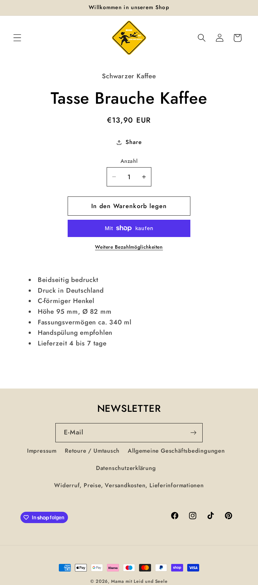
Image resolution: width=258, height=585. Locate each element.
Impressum (42, 451)
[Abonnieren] (193, 432)
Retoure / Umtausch (92, 451)
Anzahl (129, 161)
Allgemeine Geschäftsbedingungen (176, 451)
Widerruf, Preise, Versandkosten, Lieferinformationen (129, 485)
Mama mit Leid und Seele (139, 581)
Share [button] (134, 142)
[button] (17, 38)
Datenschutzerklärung (126, 468)
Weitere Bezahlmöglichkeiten (129, 247)
